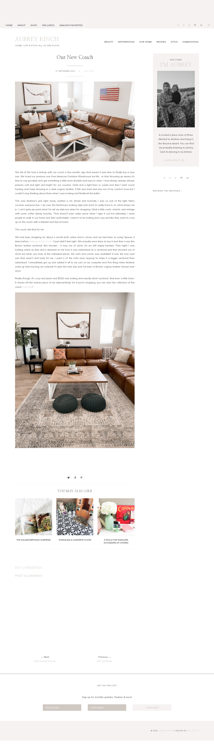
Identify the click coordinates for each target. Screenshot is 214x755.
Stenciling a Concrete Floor (75, 540)
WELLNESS (48, 25)
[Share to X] (68, 477)
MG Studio (193, 731)
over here (27, 286)
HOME (9, 25)
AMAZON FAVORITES (71, 25)
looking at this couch (40, 241)
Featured (89, 71)
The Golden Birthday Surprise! (34, 540)
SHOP (34, 25)
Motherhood (126, 42)
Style (174, 42)
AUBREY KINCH (37, 39)
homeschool (191, 42)
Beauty (108, 42)
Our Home (145, 42)
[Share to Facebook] (75, 477)
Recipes (161, 42)
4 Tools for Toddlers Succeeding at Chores (116, 541)
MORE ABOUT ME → (176, 160)
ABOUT (22, 25)
